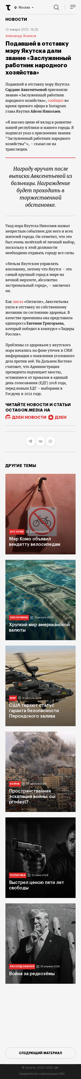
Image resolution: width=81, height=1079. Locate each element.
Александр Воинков (20, 36)
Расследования (22, 966)
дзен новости (29, 417)
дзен (60, 417)
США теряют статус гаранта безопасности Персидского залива (34, 711)
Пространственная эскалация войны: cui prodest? (32, 796)
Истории (17, 531)
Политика (17, 875)
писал (18, 302)
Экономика (19, 617)
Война (15, 784)
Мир (13, 698)
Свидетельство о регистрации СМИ (42, 1073)
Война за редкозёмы (32, 974)
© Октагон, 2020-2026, (40, 1067)
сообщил (55, 100)
